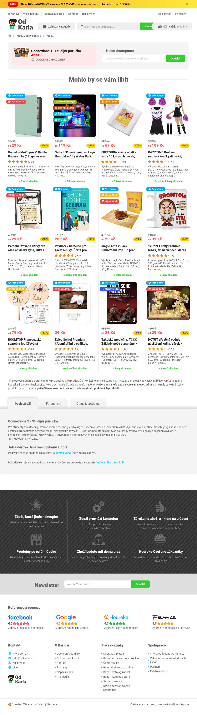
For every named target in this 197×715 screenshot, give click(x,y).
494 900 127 (20, 653)
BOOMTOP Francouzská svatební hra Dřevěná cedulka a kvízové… (25, 344)
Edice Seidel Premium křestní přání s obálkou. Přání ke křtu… (71, 344)
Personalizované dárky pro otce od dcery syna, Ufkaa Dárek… (26, 250)
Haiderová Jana (61, 452)
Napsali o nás (65, 672)
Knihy (50, 35)
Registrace (164, 14)
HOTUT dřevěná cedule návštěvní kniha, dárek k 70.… (165, 344)
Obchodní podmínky (69, 653)
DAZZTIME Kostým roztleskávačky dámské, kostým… (165, 156)
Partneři (155, 666)
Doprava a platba (53, 14)
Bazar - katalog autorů (116, 676)
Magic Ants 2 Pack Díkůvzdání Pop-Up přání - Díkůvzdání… (120, 250)
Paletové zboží (158, 671)
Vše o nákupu (31, 14)
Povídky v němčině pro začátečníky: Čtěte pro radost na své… (71, 250)
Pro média (63, 676)
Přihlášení (181, 14)
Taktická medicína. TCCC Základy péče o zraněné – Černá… (119, 344)
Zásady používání (33, 704)
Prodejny (62, 667)
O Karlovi (13, 14)
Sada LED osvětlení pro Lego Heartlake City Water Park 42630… (75, 156)
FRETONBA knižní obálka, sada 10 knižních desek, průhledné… (119, 156)
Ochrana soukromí (68, 658)
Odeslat (175, 58)
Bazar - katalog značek (116, 672)
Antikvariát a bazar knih (110, 462)
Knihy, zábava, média (29, 35)
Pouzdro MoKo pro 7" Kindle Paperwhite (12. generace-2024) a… (27, 156)
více (15, 667)
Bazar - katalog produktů (118, 667)
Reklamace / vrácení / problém (121, 658)
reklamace (19, 662)
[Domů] (10, 35)
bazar (152, 704)
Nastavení (53, 704)
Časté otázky (111, 662)
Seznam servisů (112, 681)
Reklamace (88, 14)
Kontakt (73, 14)
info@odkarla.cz (23, 658)
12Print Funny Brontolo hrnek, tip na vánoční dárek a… (167, 250)
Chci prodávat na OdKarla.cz (167, 653)
